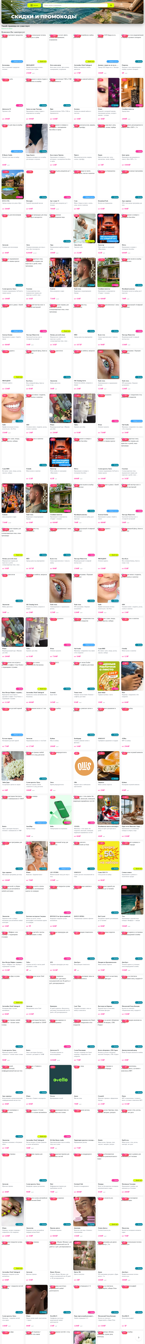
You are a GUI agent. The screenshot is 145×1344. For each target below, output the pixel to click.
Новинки (27, 10)
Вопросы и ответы (48, 10)
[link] (139, 1338)
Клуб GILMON (36, 10)
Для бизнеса (60, 10)
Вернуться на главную (6, 28)
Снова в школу (15, 10)
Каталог (36, 5)
